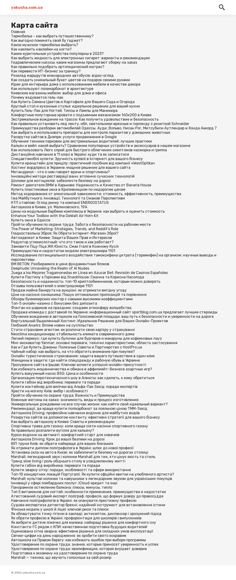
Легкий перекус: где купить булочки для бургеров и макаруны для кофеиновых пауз (86, 338)
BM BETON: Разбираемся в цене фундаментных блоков (60, 264)
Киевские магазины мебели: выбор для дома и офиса (58, 93)
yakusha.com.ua (27, 7)
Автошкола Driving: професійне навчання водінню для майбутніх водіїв (75, 413)
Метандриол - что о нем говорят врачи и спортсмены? (60, 172)
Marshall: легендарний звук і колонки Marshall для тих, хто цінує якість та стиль (83, 457)
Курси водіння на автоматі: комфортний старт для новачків (65, 435)
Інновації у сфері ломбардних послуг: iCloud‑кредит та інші (64, 483)
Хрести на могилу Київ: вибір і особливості (49, 391)
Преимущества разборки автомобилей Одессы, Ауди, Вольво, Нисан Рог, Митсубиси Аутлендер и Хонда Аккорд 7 (114, 128)
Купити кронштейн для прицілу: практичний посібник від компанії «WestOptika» (83, 163)
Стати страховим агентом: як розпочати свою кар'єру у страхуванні (73, 329)
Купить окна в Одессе (30, 220)
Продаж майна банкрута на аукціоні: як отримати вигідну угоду (69, 290)
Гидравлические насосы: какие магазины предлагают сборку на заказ (74, 62)
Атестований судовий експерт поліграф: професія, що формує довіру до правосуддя (87, 496)
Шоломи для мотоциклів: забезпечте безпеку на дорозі (61, 180)
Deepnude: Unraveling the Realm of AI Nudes (50, 268)
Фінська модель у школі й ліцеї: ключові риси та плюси (60, 509)
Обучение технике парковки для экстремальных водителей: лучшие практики (81, 141)
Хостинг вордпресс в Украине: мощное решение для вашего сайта (70, 167)
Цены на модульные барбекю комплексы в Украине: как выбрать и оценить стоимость (88, 211)
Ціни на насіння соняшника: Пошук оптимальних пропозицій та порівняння (79, 294)
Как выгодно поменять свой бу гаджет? (47, 40)
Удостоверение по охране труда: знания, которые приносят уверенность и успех (85, 544)
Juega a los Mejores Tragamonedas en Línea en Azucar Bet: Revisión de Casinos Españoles (89, 273)
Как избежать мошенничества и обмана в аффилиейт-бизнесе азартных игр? (81, 369)
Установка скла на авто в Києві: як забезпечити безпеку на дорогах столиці (79, 452)
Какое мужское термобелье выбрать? (44, 45)
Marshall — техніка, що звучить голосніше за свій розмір (61, 557)
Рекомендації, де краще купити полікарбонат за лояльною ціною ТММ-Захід (79, 408)
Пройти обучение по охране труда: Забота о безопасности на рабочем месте (81, 224)
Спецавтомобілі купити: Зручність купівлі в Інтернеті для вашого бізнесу (77, 159)
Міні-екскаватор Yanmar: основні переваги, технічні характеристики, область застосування (94, 343)
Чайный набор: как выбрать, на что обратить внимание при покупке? (73, 351)
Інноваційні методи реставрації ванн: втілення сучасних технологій (73, 176)
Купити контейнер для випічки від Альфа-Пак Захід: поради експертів (74, 386)
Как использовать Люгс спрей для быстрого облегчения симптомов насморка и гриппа (89, 150)
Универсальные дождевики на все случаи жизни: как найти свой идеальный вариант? (89, 404)
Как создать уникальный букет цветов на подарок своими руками (70, 80)
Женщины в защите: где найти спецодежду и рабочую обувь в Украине (75, 360)
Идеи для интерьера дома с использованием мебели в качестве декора (75, 84)
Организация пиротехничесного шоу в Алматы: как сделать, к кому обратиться (82, 378)
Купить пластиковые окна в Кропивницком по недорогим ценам (68, 189)
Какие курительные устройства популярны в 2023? (57, 53)
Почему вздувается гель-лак (37, 97)
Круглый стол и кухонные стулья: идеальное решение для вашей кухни (75, 106)
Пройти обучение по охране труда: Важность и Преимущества (68, 395)
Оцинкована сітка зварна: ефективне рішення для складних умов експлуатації (82, 531)
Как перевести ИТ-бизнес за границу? (46, 71)
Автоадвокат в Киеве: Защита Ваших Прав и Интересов (61, 237)
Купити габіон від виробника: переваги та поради (55, 382)
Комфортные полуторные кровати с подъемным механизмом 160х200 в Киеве (81, 115)
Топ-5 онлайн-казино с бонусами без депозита (54, 303)
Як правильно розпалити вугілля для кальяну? (52, 430)
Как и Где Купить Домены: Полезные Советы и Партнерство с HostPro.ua (76, 347)
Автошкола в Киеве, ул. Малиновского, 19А (49, 207)
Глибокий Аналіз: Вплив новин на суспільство (52, 325)
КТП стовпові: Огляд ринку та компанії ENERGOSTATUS (60, 202)
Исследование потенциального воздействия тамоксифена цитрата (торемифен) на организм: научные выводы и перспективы (113, 257)
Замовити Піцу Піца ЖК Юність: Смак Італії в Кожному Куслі (65, 246)
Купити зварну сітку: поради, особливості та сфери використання (71, 470)
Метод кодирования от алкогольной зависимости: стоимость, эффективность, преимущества (96, 194)
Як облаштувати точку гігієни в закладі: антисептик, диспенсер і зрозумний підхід (86, 514)
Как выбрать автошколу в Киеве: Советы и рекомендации (63, 421)
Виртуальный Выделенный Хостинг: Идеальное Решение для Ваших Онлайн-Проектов (89, 321)
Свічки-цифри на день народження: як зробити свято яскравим (68, 535)
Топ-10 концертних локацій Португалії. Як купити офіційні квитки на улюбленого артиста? (92, 474)
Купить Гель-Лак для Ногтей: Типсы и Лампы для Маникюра (64, 110)
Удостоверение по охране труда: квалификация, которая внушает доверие (79, 549)
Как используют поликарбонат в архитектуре (52, 88)
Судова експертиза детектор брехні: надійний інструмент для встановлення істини (88, 505)
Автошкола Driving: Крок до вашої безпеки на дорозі (58, 439)
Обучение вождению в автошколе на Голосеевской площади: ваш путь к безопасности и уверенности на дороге (112, 316)
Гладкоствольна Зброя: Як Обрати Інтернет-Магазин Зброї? (64, 233)
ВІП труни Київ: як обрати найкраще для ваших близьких (62, 443)
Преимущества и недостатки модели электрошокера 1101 (63, 251)
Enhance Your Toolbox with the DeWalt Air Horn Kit (54, 216)
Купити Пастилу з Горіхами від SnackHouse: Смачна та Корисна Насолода (77, 277)
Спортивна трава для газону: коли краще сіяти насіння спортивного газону (79, 426)
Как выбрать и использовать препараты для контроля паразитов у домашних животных (90, 132)
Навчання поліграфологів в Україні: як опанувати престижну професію (73, 500)
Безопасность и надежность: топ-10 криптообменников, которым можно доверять (85, 281)
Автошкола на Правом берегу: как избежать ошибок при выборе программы (78, 540)
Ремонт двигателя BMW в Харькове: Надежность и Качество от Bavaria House (81, 185)
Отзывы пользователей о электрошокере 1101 (52, 286)
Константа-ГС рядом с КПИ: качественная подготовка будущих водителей (79, 527)
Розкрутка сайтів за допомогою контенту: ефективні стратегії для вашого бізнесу (85, 417)
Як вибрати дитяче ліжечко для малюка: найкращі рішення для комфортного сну (83, 522)
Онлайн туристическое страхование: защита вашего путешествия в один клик (83, 356)
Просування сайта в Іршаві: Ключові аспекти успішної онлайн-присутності (78, 365)
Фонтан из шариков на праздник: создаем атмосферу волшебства (71, 308)
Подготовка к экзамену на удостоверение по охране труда (64, 553)
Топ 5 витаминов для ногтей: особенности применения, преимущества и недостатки (88, 492)
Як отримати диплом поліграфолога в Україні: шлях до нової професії (72, 448)
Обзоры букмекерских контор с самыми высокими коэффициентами (72, 299)
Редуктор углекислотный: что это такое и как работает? (62, 242)
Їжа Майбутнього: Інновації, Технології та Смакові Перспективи (68, 198)
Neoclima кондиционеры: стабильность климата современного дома (72, 334)
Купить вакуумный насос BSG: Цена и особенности (57, 373)
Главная (18, 32)
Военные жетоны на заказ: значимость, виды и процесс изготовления (75, 400)
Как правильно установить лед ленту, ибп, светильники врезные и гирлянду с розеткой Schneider (100, 124)
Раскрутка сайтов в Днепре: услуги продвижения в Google (64, 137)
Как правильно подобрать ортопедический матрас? (57, 67)
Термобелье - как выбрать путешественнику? (52, 36)
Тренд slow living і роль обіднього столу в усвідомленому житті (68, 461)
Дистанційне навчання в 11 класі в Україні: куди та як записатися (70, 154)
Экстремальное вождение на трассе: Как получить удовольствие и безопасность (85, 119)
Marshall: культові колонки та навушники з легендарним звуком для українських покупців (91, 478)
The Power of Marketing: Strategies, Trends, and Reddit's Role (64, 229)
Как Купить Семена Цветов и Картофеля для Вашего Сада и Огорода (73, 102)
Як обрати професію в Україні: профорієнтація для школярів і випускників (76, 518)
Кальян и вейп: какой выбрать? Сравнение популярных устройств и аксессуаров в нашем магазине (100, 145)
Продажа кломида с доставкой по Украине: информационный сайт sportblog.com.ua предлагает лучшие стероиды (114, 312)
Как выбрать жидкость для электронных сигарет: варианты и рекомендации (80, 58)
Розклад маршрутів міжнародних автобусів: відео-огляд (62, 75)
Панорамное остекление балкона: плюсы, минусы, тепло (61, 487)
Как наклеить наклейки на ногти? (41, 49)
